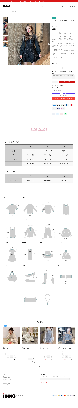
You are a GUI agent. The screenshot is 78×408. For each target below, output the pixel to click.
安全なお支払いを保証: (56, 103)
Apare (56, 26)
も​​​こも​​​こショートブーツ (62, 348)
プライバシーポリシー (7, 377)
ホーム (4, 11)
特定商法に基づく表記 (7, 379)
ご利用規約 (5, 380)
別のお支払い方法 (63, 95)
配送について (5, 381)
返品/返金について (6, 383)
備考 (53, 73)
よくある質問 (5, 384)
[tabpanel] (11, 344)
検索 (4, 376)
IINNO (6, 6)
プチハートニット (43, 348)
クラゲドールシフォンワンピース (28, 348)
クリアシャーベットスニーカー (8, 348)
